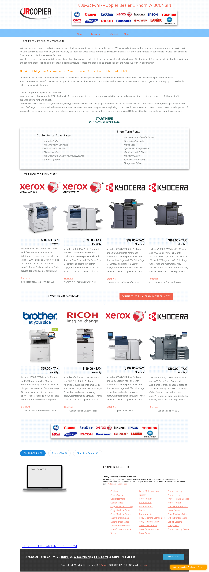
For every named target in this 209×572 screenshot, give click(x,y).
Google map (122, 484)
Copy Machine (146, 514)
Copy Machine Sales (120, 510)
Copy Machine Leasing (121, 506)
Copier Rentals (117, 498)
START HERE (104, 118)
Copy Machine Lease (149, 521)
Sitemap (144, 565)
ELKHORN (101, 557)
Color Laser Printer (148, 525)
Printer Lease (174, 495)
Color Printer (145, 498)
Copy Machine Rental (121, 514)
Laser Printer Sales (119, 518)
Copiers (114, 491)
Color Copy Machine (149, 529)
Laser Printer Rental (120, 525)
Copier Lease (116, 502)
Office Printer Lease (177, 518)
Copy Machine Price (177, 514)
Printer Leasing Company (180, 529)
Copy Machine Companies (152, 517)
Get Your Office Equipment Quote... (189, 567)
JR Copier (102, 565)
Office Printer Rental (178, 506)
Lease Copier (174, 510)
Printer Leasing (175, 491)
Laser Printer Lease (119, 521)
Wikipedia (112, 484)
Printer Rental (174, 502)
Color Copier (145, 533)
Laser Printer (145, 502)
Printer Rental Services (179, 498)
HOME (65, 557)
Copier (142, 510)
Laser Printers (146, 506)
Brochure (25, 278)
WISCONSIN (82, 557)
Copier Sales (116, 495)
